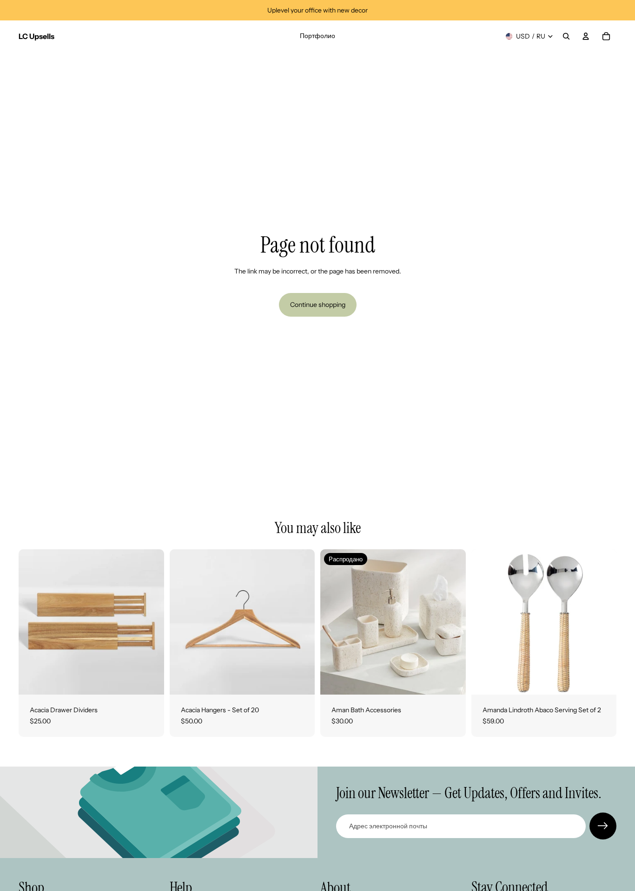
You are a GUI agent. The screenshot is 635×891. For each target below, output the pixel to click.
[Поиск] (566, 36)
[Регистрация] (602, 826)
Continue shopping (317, 304)
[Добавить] (602, 680)
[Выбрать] (149, 680)
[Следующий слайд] (150, 622)
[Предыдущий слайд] (32, 622)
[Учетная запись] (585, 36)
